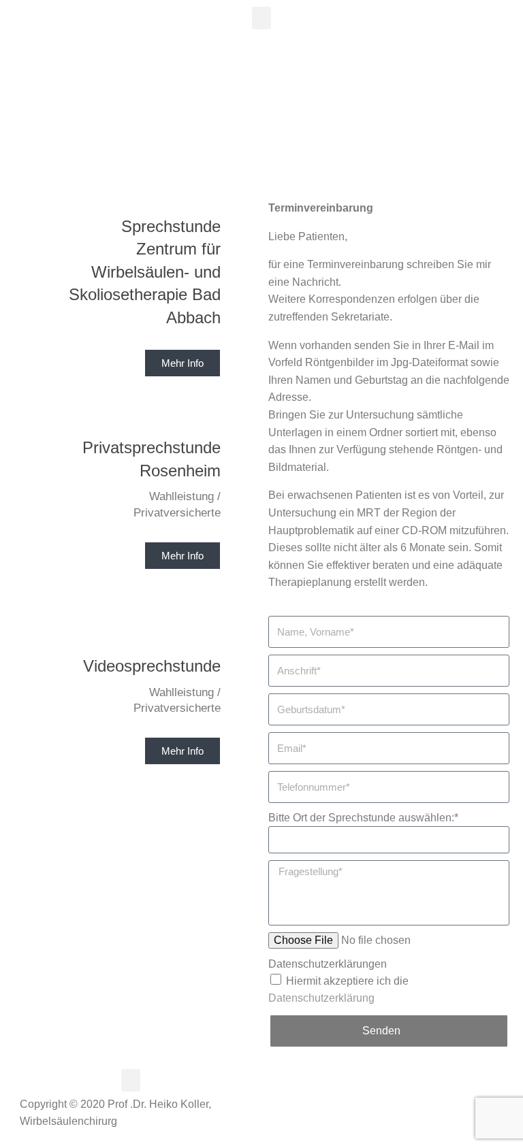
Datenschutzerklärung (321, 998)
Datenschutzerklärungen (327, 964)
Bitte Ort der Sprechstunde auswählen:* (363, 817)
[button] (261, 18)
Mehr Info (182, 555)
